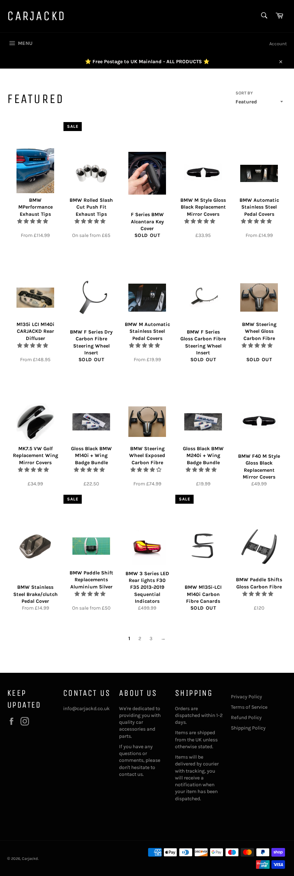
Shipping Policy (248, 728)
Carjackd (36, 16)
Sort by (244, 92)
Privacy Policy (246, 697)
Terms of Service (249, 707)
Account (278, 43)
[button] (33, 221)
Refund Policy (246, 717)
